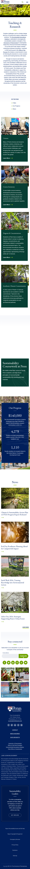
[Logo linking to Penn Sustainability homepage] (15, 709)
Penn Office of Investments (15, 749)
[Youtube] (25, 663)
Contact (15, 730)
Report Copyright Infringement (15, 834)
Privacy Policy (15, 844)
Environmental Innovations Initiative (15, 747)
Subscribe (23, 656)
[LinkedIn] (13, 663)
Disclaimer (15, 850)
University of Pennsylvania (11, 43)
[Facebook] (4, 663)
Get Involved (15, 815)
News (14, 109)
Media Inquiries (15, 733)
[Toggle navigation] (27, 2)
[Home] (5, 2)
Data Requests (15, 737)
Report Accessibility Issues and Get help (15, 828)
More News (26, 627)
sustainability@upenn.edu (15, 721)
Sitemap (15, 855)
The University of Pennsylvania (19, 866)
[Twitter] (9, 663)
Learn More (6, 158)
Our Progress (16, 106)
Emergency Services (15, 839)
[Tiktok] (21, 663)
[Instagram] (17, 663)
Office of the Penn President (15, 745)
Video (14, 103)
